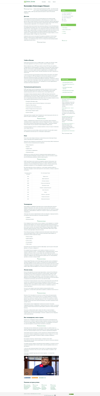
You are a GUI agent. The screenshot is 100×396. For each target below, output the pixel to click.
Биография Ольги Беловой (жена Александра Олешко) (27, 387)
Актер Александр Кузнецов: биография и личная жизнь (37, 388)
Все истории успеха (67, 29)
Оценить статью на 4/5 (43, 377)
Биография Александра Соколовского (53, 388)
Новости (54, 1)
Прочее (64, 20)
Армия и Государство (67, 12)
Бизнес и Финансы (67, 14)
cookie (52, 395)
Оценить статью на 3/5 (42, 377)
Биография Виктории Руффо (68, 90)
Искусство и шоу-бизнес (68, 16)
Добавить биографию (37, 393)
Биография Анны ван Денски (67, 123)
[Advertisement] (41, 50)
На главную (65, 27)
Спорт (64, 19)
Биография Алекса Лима (67, 92)
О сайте (64, 33)
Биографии (44, 1)
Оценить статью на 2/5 (41, 377)
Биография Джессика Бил (68, 82)
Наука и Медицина (67, 17)
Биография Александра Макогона (44, 388)
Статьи (49, 1)
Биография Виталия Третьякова (68, 130)
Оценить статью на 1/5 (39, 377)
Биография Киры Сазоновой (67, 116)
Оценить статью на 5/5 (45, 377)
